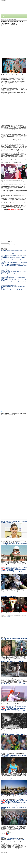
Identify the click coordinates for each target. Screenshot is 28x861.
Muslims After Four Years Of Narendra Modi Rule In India (13, 268)
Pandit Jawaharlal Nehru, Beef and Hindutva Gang (11, 288)
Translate (20, 244)
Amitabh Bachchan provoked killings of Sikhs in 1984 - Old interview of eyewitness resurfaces (13, 711)
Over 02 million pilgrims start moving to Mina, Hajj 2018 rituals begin (13, 804)
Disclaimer (9, 839)
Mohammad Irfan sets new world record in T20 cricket (13, 734)
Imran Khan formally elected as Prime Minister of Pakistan (13, 264)
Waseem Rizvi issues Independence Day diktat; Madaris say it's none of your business (14, 709)
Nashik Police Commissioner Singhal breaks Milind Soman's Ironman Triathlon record (12, 596)
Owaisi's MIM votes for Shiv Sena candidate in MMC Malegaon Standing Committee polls (12, 285)
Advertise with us (21, 839)
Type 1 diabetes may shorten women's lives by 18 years (12, 289)
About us (3, 836)
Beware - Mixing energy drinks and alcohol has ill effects (12, 276)
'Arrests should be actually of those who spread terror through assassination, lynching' (14, 568)
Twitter (16, 838)
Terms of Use (14, 839)
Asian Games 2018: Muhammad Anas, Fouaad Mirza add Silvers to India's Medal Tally (13, 756)
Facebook (12, 838)
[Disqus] (14, 434)
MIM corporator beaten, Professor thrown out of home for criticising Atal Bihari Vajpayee (13, 260)
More (17, 542)
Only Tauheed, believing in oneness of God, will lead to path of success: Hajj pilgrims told (13, 778)
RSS (8, 838)
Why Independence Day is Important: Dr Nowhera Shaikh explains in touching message (13, 278)
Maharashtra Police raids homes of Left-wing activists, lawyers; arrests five (13, 570)
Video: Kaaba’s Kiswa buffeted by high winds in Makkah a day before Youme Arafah (14, 801)
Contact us (3, 837)
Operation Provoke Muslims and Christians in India (12, 661)
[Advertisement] (14, 41)
